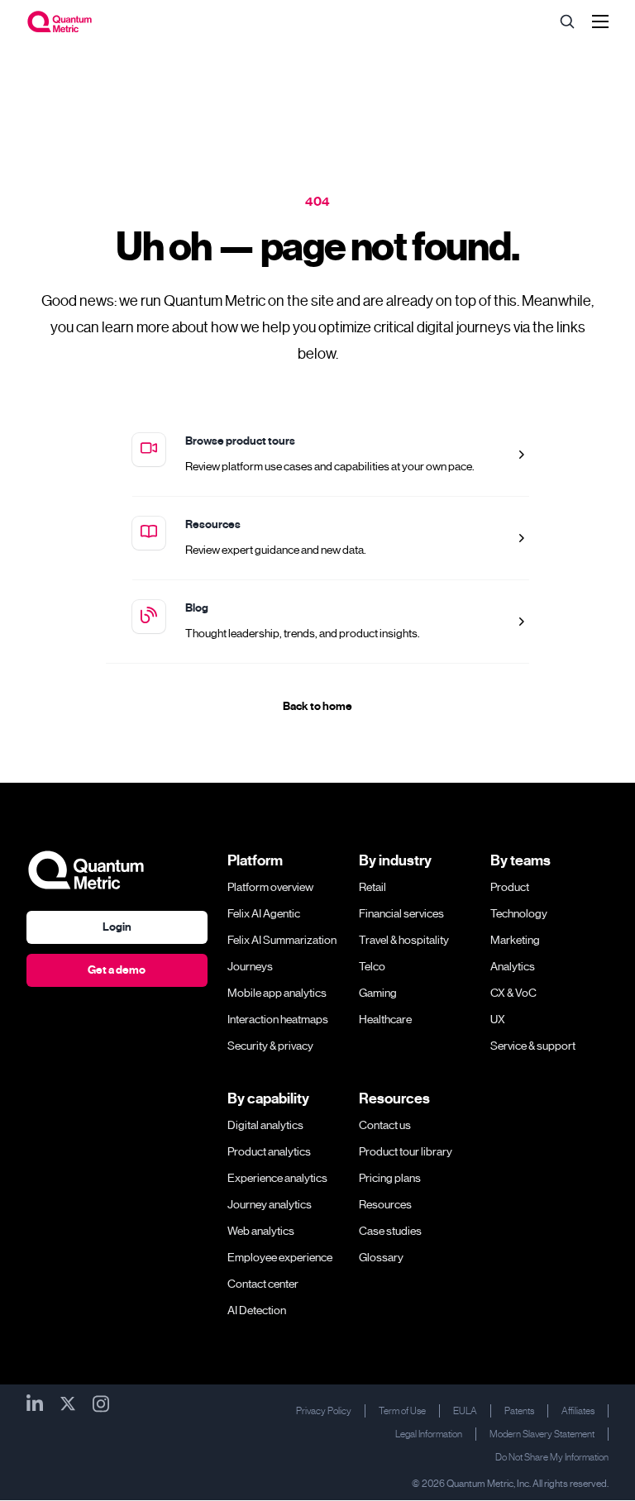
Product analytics (269, 1151)
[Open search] (567, 21)
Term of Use (402, 1411)
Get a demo (117, 970)
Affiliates (577, 1411)
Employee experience (279, 1257)
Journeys (250, 966)
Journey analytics (269, 1204)
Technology (518, 913)
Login (117, 927)
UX (497, 1019)
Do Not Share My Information (552, 1457)
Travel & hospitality (404, 939)
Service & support (532, 1045)
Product (509, 886)
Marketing (515, 939)
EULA (465, 1411)
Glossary (381, 1257)
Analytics (512, 966)
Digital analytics (265, 1125)
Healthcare (385, 1019)
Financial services (401, 913)
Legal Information (428, 1434)
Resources (213, 524)
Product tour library (405, 1151)
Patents (519, 1411)
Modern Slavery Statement (541, 1434)
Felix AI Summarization (282, 939)
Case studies (390, 1230)
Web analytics (260, 1230)
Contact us (385, 1125)
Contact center (262, 1283)
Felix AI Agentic (263, 913)
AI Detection (256, 1310)
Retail (372, 886)
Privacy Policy (323, 1411)
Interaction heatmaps (277, 1019)
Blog (196, 608)
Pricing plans (390, 1177)
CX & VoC (513, 992)
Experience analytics (277, 1177)
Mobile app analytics (277, 992)
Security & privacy (270, 1045)
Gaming (378, 992)
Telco (372, 966)
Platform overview (270, 886)
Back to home (317, 706)
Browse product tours (240, 441)
